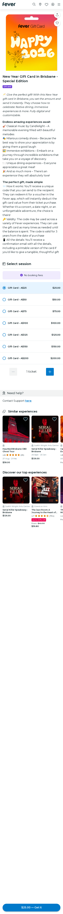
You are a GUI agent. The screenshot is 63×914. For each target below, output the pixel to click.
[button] (31, 288)
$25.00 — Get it (31, 907)
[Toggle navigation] (59, 4)
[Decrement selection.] (13, 372)
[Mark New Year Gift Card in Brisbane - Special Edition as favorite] (57, 23)
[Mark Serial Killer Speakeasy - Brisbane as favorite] (54, 419)
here (28, 400)
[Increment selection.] (50, 372)
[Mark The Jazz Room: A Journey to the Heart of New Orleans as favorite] (54, 480)
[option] (31, 288)
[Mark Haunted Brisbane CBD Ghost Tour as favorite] (25, 419)
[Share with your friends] (57, 15)
